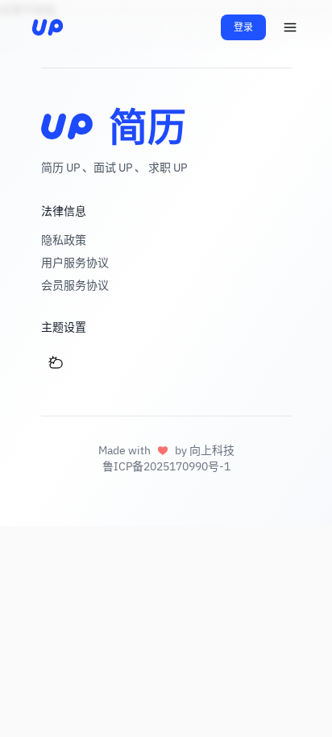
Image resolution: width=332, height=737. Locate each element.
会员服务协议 (75, 285)
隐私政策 (63, 240)
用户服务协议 (75, 262)
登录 (243, 27)
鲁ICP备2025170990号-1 (166, 466)
